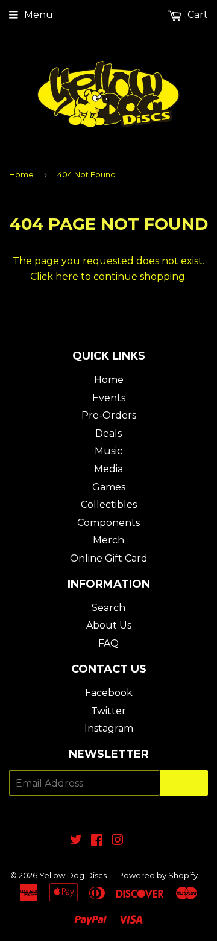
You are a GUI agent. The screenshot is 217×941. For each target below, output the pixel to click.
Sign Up (184, 783)
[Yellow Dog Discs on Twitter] (76, 841)
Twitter (108, 711)
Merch (108, 540)
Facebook (109, 693)
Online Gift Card (109, 558)
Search (108, 607)
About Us (108, 625)
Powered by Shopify (158, 875)
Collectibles (109, 504)
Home (21, 174)
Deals (108, 433)
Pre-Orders (108, 415)
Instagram (108, 728)
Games (108, 487)
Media (108, 469)
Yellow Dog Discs (73, 875)
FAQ (108, 643)
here (66, 276)
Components (108, 522)
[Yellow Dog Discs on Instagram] (118, 841)
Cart (196, 15)
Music (108, 451)
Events (108, 398)
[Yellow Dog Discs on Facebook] (96, 841)
